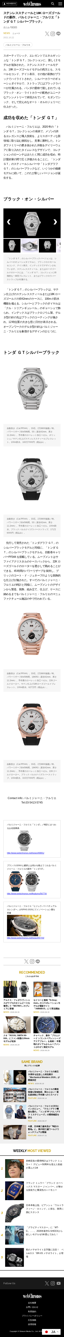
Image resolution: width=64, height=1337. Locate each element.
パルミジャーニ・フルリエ (18, 45)
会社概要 (32, 1303)
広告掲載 (32, 1320)
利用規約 (32, 1311)
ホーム (6, 27)
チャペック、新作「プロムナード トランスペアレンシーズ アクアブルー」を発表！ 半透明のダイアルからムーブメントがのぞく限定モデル (47, 1041)
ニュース (16, 33)
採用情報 (32, 1324)
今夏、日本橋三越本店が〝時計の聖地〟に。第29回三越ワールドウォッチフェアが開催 (43, 1129)
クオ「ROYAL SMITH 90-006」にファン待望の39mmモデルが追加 (16, 1038)
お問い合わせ (32, 1307)
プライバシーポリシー (32, 1316)
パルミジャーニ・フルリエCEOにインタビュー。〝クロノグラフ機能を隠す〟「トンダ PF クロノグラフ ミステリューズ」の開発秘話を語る (44, 1112)
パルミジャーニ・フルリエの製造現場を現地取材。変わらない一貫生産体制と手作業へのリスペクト (43, 1092)
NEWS (14, 27)
